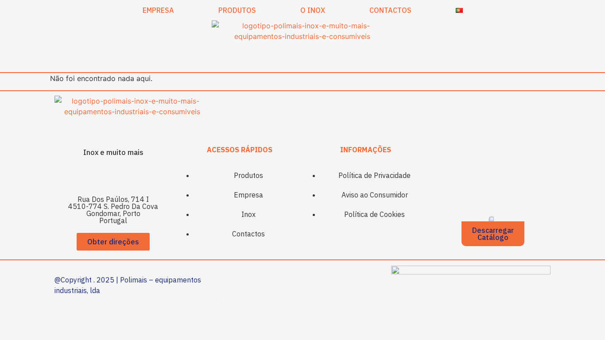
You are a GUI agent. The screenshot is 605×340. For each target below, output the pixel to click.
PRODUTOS (237, 10)
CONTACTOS (390, 10)
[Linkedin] (125, 176)
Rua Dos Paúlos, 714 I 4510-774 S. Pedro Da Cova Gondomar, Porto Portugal (113, 210)
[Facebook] (101, 176)
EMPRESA (158, 10)
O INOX (312, 10)
